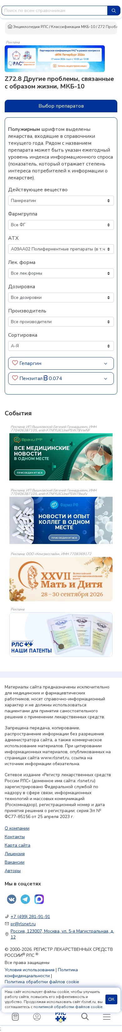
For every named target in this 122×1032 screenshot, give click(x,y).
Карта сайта (17, 845)
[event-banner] (61, 579)
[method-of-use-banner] (55, 58)
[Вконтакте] (11, 899)
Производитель (27, 310)
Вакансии (14, 862)
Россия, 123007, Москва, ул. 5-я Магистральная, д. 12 (62, 934)
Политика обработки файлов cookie (42, 982)
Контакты (15, 837)
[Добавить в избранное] (15, 363)
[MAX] (39, 899)
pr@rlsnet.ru (23, 924)
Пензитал (31, 378)
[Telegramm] (25, 899)
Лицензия (15, 854)
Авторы (13, 871)
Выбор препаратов (61, 106)
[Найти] (113, 10)
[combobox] (55, 10)
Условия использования (29, 970)
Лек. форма (21, 262)
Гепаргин (30, 363)
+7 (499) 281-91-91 (30, 917)
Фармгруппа (22, 213)
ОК (111, 999)
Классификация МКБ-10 (73, 26)
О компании (17, 828)
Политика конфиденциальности (41, 973)
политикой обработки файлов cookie (67, 1006)
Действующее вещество (38, 189)
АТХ (13, 238)
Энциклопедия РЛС (30, 26)
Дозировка (21, 286)
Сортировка (22, 335)
